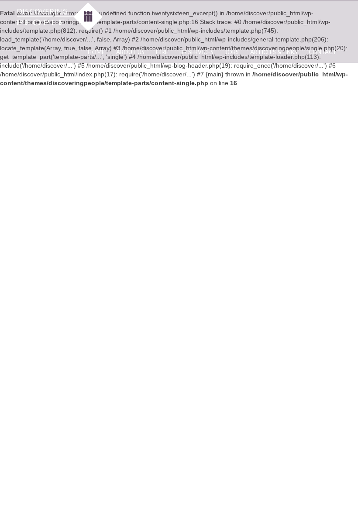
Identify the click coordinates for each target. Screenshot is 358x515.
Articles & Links (273, 51)
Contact (323, 51)
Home (96, 51)
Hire (162, 51)
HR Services (196, 51)
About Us (130, 51)
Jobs (232, 51)
